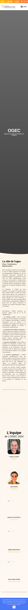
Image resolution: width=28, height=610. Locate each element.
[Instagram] (24, 1)
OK (14, 607)
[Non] (25, 604)
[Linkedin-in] (27, 1)
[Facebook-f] (22, 1)
